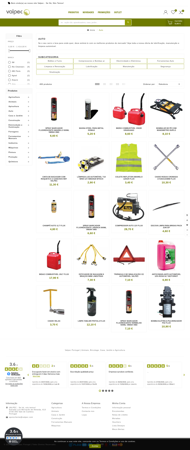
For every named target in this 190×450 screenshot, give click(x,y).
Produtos (12, 91)
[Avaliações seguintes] (184, 375)
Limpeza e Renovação (54, 66)
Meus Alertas (118, 429)
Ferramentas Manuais (15, 137)
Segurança (166, 66)
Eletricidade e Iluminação (15, 126)
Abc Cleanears (21, 67)
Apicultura (14, 106)
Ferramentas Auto (165, 61)
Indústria (13, 143)
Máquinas (13, 148)
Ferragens (14, 132)
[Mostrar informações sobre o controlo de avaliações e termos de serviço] (24, 378)
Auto (11, 111)
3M (21, 62)
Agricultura (14, 97)
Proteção (13, 157)
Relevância (170, 84)
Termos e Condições (91, 408)
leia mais (36, 376)
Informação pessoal (121, 408)
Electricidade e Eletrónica (129, 61)
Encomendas (118, 411)
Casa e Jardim (16, 116)
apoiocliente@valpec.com (21, 417)
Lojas (84, 415)
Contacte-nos (88, 411)
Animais (13, 102)
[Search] (128, 22)
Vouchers (116, 422)
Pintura (12, 152)
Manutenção (128, 66)
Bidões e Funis (55, 61)
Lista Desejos (118, 426)
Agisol (21, 75)
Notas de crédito (120, 415)
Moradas (116, 418)
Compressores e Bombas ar (92, 61)
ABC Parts (21, 71)
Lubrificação (91, 66)
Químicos (13, 162)
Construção (14, 120)
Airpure (21, 80)
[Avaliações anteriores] (28, 375)
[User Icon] (166, 12)
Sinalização (54, 72)
